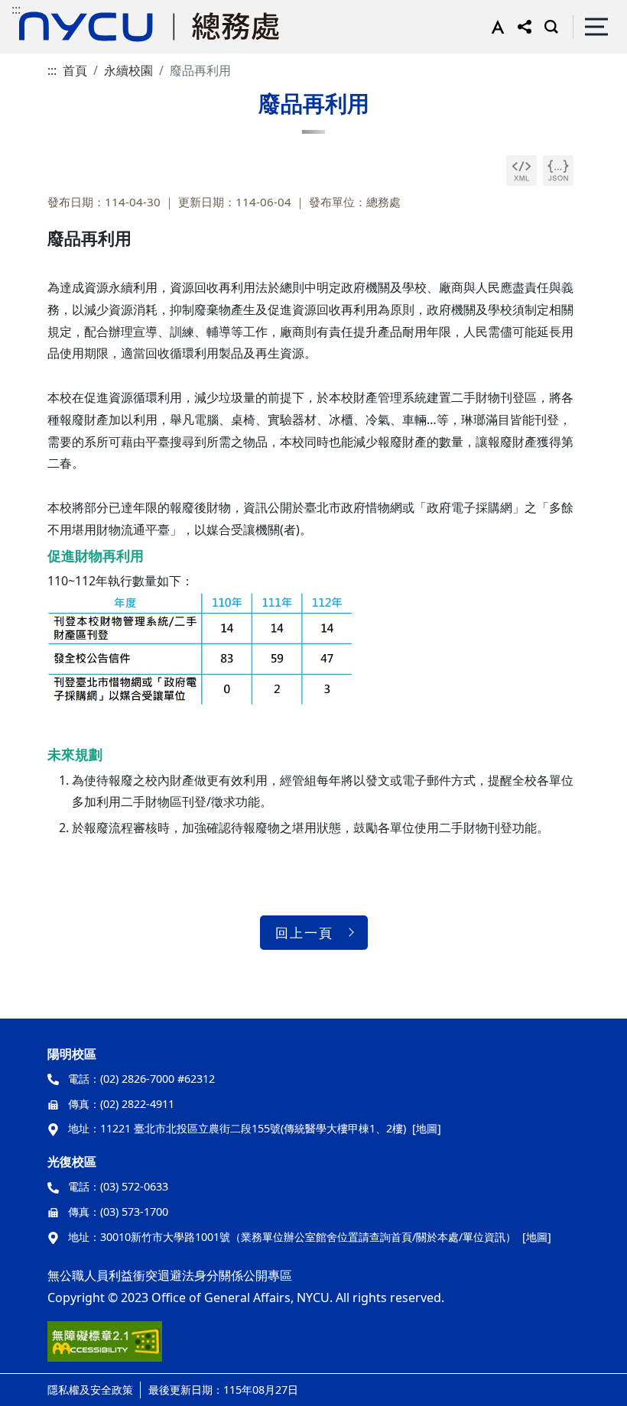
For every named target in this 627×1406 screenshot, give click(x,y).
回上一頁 (304, 932)
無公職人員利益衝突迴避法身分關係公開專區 (169, 1275)
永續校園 (128, 70)
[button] (494, 26)
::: (16, 9)
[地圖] (426, 1128)
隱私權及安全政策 (90, 1389)
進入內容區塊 (36, 9)
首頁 (75, 70)
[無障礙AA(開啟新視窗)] (104, 1347)
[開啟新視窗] (521, 170)
